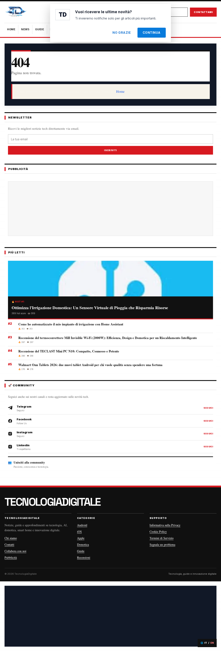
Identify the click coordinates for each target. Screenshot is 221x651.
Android (82, 525)
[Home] (28, 12)
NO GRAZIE (121, 32)
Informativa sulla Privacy (165, 525)
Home (120, 91)
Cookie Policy (158, 531)
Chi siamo (11, 538)
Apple (80, 538)
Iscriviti (110, 150)
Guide (80, 551)
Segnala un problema (162, 544)
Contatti (9, 544)
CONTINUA (152, 32)
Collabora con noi (15, 551)
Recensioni (83, 557)
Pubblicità (11, 557)
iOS (79, 531)
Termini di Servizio (162, 538)
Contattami (203, 12)
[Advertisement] (110, 209)
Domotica (83, 544)
